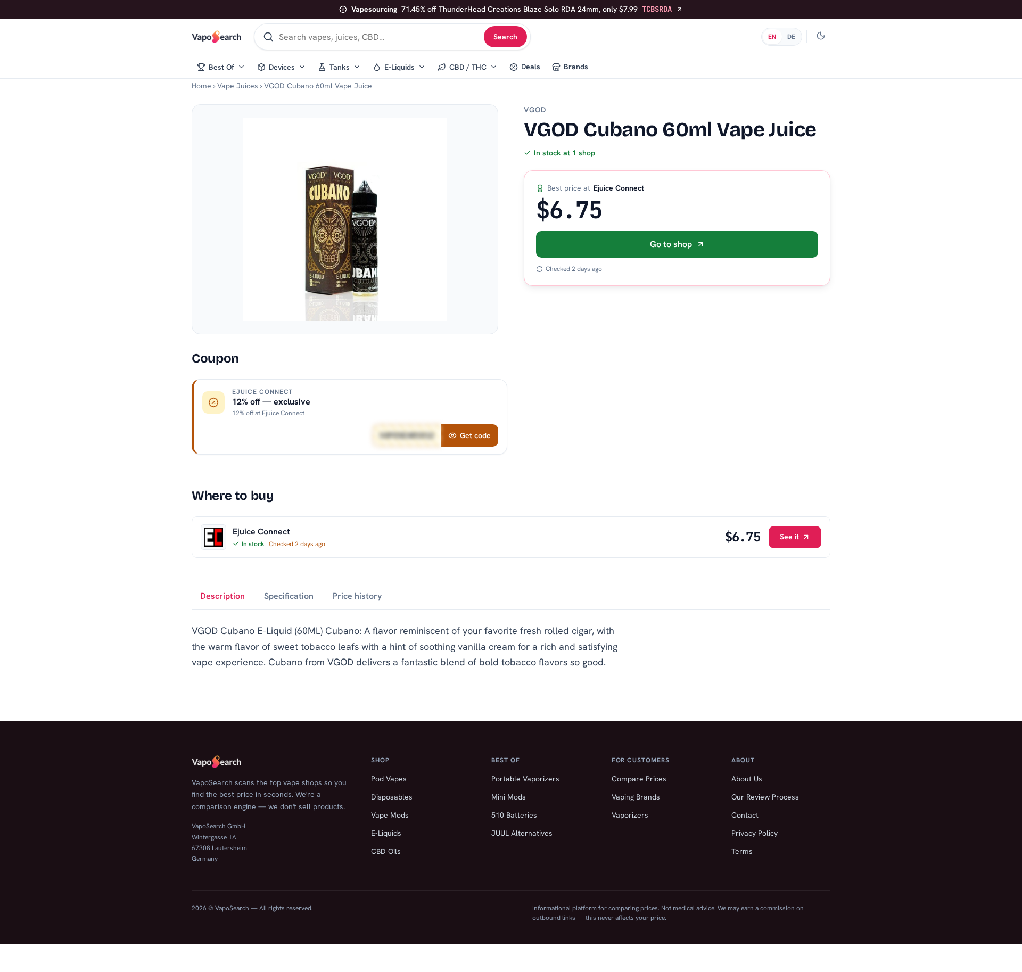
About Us (746, 779)
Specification (289, 596)
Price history (357, 596)
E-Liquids (386, 833)
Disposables (392, 797)
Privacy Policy (754, 833)
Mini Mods (508, 797)
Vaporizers (630, 815)
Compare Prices (639, 779)
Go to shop (671, 244)
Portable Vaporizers (525, 779)
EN (772, 36)
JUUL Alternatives (522, 833)
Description (222, 596)
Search (505, 37)
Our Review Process (765, 797)
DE (791, 36)
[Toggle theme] (820, 36)
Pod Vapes (389, 779)
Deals (530, 66)
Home (201, 85)
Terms (742, 851)
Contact (745, 815)
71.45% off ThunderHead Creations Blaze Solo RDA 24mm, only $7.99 (511, 9)
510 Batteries (514, 815)
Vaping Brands (636, 797)
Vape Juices (237, 85)
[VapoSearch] (216, 36)
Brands (576, 66)
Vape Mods (390, 815)
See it (789, 536)
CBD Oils (386, 851)
